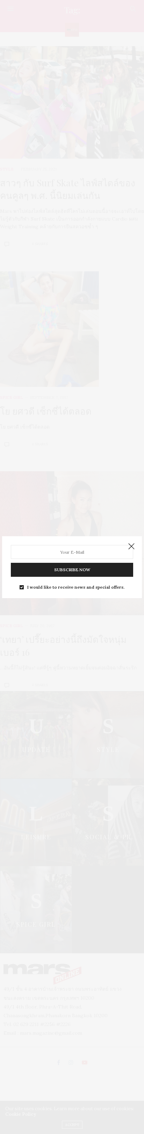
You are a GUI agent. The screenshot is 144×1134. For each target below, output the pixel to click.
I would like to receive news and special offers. (75, 587)
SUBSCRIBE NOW (72, 569)
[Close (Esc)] (131, 547)
